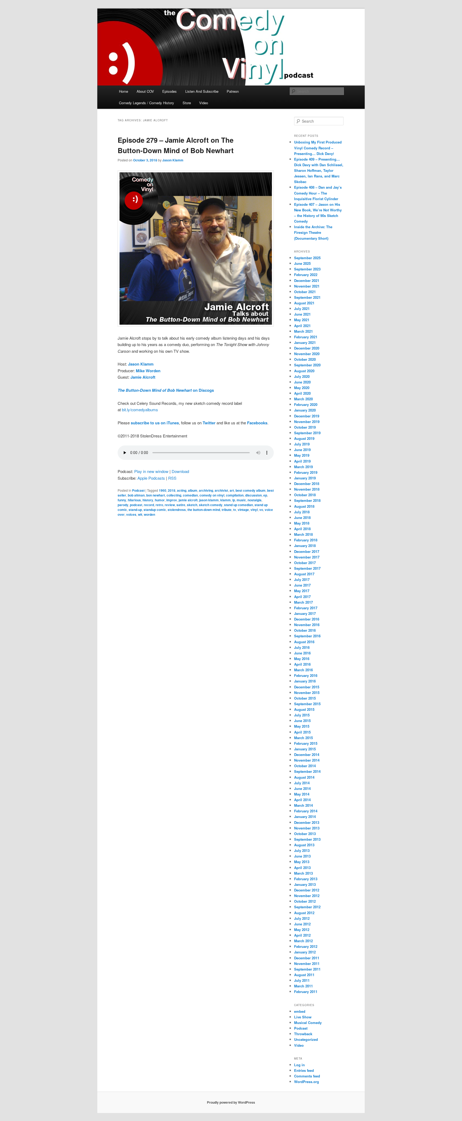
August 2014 (304, 777)
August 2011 (304, 974)
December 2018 (306, 483)
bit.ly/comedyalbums (140, 409)
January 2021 (305, 342)
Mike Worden (148, 371)
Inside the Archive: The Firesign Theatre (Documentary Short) (313, 232)
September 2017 (307, 568)
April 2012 (302, 935)
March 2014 (303, 805)
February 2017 (305, 607)
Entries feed (304, 1070)
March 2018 (303, 534)
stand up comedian (238, 504)
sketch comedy (210, 504)
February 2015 (305, 743)
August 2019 (304, 438)
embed (299, 1011)
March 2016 (303, 669)
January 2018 (305, 545)
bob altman (136, 495)
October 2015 (305, 698)
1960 (162, 490)
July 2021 (302, 308)
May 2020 (301, 387)
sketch (192, 504)
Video (203, 102)
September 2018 (307, 500)
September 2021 (307, 297)
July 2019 (302, 444)
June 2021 (302, 314)
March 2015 (303, 737)
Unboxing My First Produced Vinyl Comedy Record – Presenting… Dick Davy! (318, 147)
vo (261, 509)
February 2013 (305, 878)
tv (234, 509)
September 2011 (307, 969)
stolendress (177, 509)
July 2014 (302, 782)
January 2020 (305, 410)
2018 (171, 490)
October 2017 (305, 562)
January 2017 (305, 613)
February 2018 (305, 539)
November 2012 (306, 895)
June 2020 (302, 382)
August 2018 (304, 506)
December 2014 (306, 754)
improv (171, 500)
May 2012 (301, 929)
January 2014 (305, 816)
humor (160, 500)
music (241, 500)
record (149, 504)
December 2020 (306, 348)
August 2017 (304, 573)
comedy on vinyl (211, 495)
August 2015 (304, 709)
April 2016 (302, 664)
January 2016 (305, 681)
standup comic (155, 509)
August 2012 (304, 912)
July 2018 (302, 511)
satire (180, 504)
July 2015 (302, 714)
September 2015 (307, 703)
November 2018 (306, 489)
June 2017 (302, 585)
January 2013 (305, 884)
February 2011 (305, 991)
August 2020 (304, 370)
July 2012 (302, 918)
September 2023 (307, 268)
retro (159, 504)
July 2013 (302, 850)
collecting (174, 495)
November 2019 (306, 421)
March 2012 (303, 940)
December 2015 (306, 686)
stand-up (135, 509)
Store (187, 102)
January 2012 (305, 952)
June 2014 (302, 788)
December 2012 (306, 890)
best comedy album (250, 490)
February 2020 (305, 404)
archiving (206, 490)
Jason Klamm (172, 160)
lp (233, 500)
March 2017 (303, 602)
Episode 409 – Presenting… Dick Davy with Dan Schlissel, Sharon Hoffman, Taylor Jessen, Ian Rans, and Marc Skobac (318, 170)
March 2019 (303, 466)
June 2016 (302, 652)
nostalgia (254, 500)
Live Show (302, 1016)
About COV (145, 91)
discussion (253, 495)
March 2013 (303, 873)
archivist (221, 490)
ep (265, 495)
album (192, 490)
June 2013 (302, 856)
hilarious (134, 500)
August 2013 (304, 844)
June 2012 (302, 923)
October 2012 (305, 901)
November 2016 (306, 624)
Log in (299, 1064)
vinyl (254, 509)
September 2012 (307, 906)
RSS (172, 478)
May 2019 (301, 455)
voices (131, 514)
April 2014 (302, 799)
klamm (225, 500)
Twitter (209, 423)
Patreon (233, 91)
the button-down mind (203, 509)
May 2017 (301, 590)
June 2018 (302, 517)
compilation (235, 495)
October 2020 (305, 359)
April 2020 (302, 393)
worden (149, 514)
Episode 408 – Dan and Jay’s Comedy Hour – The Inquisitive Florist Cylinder (318, 193)
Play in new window (151, 471)
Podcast (138, 490)
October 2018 (305, 494)
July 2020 (302, 376)
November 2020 (306, 353)
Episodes (169, 91)
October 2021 (305, 291)
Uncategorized (306, 1039)
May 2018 (301, 523)
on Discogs (166, 390)
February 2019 (305, 472)
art (232, 490)
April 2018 (302, 528)
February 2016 (305, 675)
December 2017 (306, 551)
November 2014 (306, 760)
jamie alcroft (188, 500)
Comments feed (307, 1076)
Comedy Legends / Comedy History (146, 102)
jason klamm (209, 500)
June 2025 (302, 263)
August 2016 (304, 641)
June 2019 (302, 449)
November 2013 (306, 828)
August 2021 (304, 302)
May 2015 (301, 726)
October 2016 (305, 630)
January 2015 (305, 748)
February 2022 (305, 274)
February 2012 (305, 946)
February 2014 (305, 810)
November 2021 (306, 286)
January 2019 (305, 477)
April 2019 (302, 461)
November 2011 (306, 963)
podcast (136, 504)
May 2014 (301, 794)
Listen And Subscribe (201, 91)
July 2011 (302, 980)
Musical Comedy (308, 1022)
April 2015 (302, 732)
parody (123, 504)
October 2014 (305, 765)
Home (123, 91)
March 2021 (303, 331)
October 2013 (305, 833)
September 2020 (307, 364)
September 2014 (307, 771)
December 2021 (306, 280)
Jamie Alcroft (142, 377)
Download (180, 471)
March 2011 (303, 985)
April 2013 (302, 867)
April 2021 (302, 325)
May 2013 (301, 861)
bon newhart (155, 495)
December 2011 (306, 957)
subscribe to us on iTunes (155, 423)
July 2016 (302, 647)
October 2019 (305, 427)
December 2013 (306, 822)
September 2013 (307, 839)
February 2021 (305, 336)
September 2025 (307, 257)
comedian (190, 495)
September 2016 (307, 635)
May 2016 (301, 658)
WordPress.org (306, 1081)
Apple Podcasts (151, 478)
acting (181, 490)
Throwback (303, 1033)
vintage (243, 509)
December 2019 (306, 415)
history (148, 500)
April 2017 (302, 596)
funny (122, 500)
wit (140, 514)
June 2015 (302, 720)
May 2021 (301, 319)
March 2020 (303, 398)
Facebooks (257, 423)
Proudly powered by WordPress (231, 1102)
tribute (227, 509)
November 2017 (306, 557)
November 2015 (306, 692)
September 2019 (307, 432)
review (170, 504)
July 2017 (302, 579)
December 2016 (306, 619)
